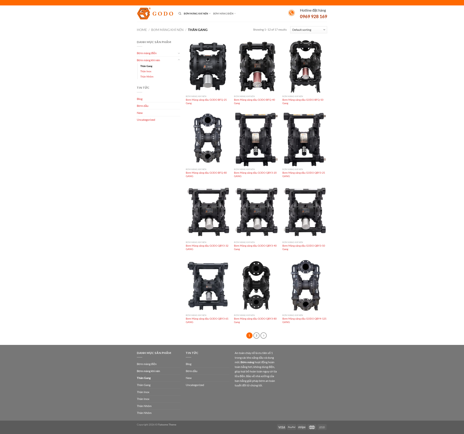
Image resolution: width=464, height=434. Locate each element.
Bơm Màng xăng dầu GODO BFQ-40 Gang (254, 101)
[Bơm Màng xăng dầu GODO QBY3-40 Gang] (256, 212)
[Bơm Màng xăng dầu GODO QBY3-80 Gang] (256, 285)
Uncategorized (146, 119)
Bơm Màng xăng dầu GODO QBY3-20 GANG (255, 174)
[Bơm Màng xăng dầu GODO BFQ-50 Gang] (304, 66)
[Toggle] (178, 53)
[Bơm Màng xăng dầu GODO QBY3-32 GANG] (208, 212)
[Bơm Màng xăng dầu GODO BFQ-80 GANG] (208, 139)
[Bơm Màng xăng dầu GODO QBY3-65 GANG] (208, 285)
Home (142, 30)
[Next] (263, 335)
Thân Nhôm (147, 76)
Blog (139, 98)
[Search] (180, 13)
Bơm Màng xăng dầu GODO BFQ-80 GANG (206, 174)
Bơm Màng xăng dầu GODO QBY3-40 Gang (255, 247)
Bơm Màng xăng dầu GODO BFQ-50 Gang (302, 101)
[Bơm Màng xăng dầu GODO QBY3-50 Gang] (304, 212)
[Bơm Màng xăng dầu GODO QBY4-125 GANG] (304, 285)
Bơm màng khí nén (196, 13)
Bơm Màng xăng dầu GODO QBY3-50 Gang (303, 247)
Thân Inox (145, 71)
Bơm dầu (142, 105)
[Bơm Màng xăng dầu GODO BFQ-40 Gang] (256, 66)
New (140, 112)
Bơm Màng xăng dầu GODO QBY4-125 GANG (304, 320)
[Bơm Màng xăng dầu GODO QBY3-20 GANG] (256, 139)
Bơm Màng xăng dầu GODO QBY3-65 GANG (207, 320)
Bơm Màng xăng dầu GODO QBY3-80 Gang (255, 320)
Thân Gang (146, 66)
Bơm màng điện (223, 13)
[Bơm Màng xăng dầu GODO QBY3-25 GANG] (304, 139)
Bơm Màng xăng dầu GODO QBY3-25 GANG (303, 174)
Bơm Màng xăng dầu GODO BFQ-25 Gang (206, 101)
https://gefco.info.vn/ (264, 426)
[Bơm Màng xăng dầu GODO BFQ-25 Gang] (208, 66)
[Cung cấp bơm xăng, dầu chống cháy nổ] (155, 14)
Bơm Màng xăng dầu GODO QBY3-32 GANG (207, 247)
